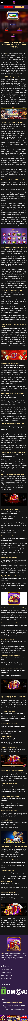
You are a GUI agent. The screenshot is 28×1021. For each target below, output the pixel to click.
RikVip (2, 953)
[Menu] (2, 2)
